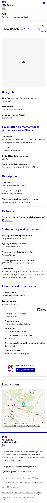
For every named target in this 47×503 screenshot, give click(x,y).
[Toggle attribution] (42, 423)
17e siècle (6, 220)
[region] (23, 408)
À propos (38, 478)
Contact (28, 478)
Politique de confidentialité (23, 492)
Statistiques (27, 483)
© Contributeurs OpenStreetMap (27, 426)
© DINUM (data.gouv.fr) (21, 423)
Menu (43, 3)
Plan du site (14, 487)
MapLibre (7, 423)
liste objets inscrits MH (12, 295)
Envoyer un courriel (25, 369)
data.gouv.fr (26, 471)
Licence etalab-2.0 (28, 497)
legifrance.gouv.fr (9, 471)
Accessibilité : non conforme (12, 478)
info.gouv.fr (7, 466)
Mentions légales (7, 492)
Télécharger (29, 29)
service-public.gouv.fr (25, 466)
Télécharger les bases (12, 483)
